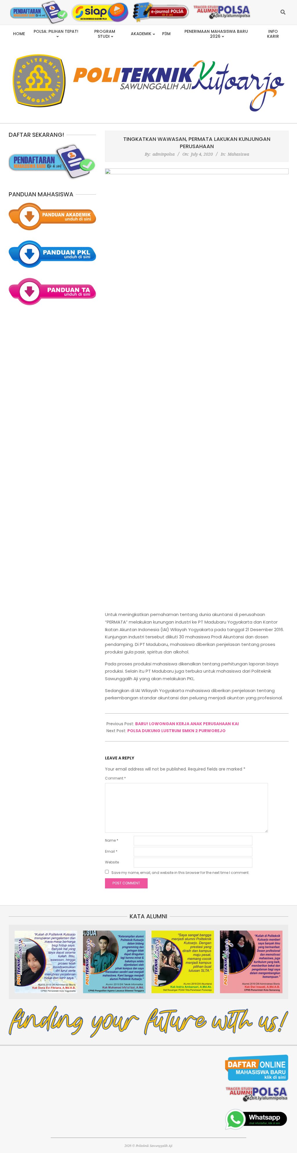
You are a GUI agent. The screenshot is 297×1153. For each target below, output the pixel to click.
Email (111, 851)
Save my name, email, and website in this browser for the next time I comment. (180, 872)
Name (111, 840)
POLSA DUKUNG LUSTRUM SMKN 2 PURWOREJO (176, 731)
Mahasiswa (238, 154)
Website (112, 862)
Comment (115, 778)
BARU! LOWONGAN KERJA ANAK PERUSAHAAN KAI (187, 724)
